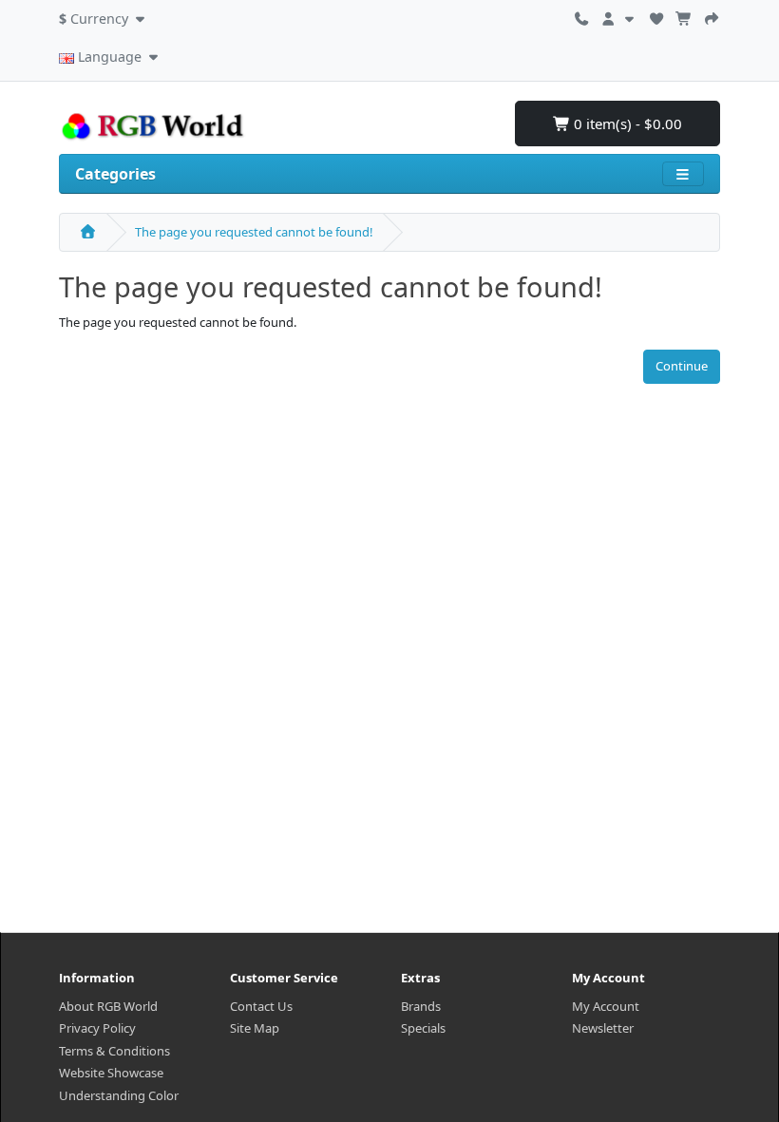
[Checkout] (711, 16)
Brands (421, 1006)
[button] (104, 16)
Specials (423, 1027)
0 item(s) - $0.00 (626, 123)
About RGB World (108, 1006)
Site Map (254, 1027)
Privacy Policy (97, 1027)
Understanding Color (119, 1095)
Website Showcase (111, 1072)
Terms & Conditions (114, 1050)
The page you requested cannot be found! (254, 231)
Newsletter (603, 1027)
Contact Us (261, 1006)
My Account (605, 1006)
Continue (682, 365)
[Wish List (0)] (656, 16)
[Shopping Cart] (684, 16)
